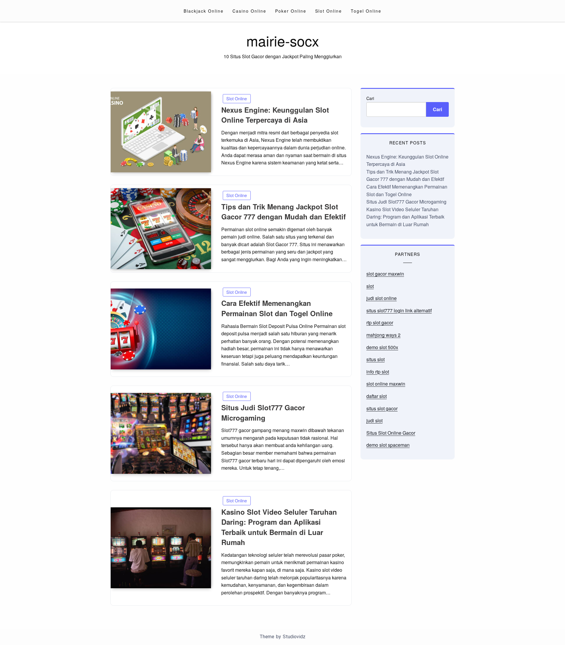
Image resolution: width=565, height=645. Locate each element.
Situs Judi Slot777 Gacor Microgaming (263, 412)
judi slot (374, 420)
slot (370, 286)
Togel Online (366, 11)
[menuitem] (203, 11)
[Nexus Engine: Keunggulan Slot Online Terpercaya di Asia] (161, 131)
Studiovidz (294, 636)
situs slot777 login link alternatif (399, 310)
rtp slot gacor (379, 322)
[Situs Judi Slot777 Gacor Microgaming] (161, 433)
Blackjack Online (204, 11)
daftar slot (376, 396)
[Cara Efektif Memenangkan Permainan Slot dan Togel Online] (161, 329)
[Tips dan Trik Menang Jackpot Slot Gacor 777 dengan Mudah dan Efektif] (161, 228)
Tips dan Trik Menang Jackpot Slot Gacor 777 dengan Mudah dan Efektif (283, 211)
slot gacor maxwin (385, 273)
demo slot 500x (382, 347)
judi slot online (381, 298)
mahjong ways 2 (383, 334)
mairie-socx (282, 40)
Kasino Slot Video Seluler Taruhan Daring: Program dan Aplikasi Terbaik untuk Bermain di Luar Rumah (279, 527)
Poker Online (290, 11)
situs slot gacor (382, 408)
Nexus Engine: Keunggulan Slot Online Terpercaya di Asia (275, 115)
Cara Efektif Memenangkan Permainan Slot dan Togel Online (277, 308)
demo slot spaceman (388, 444)
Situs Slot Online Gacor (390, 432)
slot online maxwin (385, 383)
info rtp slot (377, 371)
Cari (370, 98)
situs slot (375, 359)
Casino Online (249, 11)
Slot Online (328, 11)
